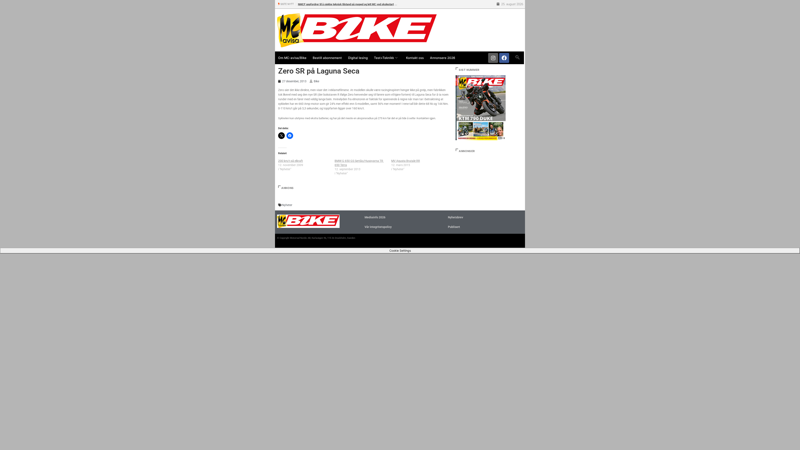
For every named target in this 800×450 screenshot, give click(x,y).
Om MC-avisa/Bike (292, 58)
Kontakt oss (415, 58)
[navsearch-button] (517, 58)
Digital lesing (358, 58)
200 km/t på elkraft (290, 160)
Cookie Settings (400, 250)
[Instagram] (493, 58)
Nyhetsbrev (455, 217)
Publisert (454, 227)
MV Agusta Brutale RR (405, 160)
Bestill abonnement (327, 58)
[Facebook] (504, 58)
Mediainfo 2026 (375, 217)
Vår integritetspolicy (378, 227)
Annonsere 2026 (442, 58)
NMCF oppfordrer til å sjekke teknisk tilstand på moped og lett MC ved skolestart (346, 4)
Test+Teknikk (384, 58)
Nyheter (287, 205)
